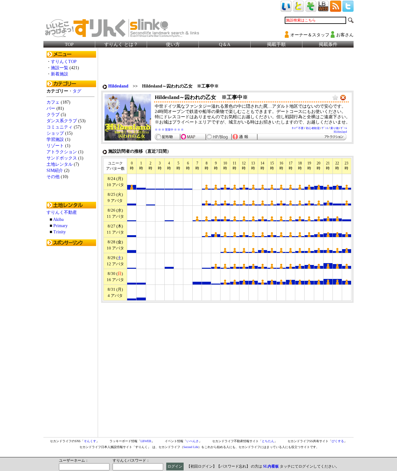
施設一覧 (59, 67)
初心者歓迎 (313, 128)
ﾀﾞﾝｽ (325, 128)
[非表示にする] (343, 98)
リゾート (55, 145)
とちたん (268, 441)
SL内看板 (271, 466)
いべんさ (192, 441)
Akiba (58, 219)
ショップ (55, 133)
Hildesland (118, 86)
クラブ (53, 114)
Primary (60, 225)
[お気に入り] (335, 98)
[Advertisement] (71, 342)
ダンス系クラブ (62, 121)
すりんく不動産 (62, 212)
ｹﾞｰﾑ (344, 128)
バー (51, 108)
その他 (53, 176)
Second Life (190, 447)
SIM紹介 (55, 170)
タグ (77, 91)
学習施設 (55, 139)
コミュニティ (60, 127)
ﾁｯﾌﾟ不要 (298, 128)
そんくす (90, 441)
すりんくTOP (64, 61)
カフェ (53, 102)
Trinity (59, 232)
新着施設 (59, 74)
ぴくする (338, 441)
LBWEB (146, 441)
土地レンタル (60, 164)
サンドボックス (62, 158)
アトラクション (62, 152)
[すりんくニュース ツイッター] (348, 9)
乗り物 (334, 128)
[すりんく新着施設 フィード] (335, 9)
